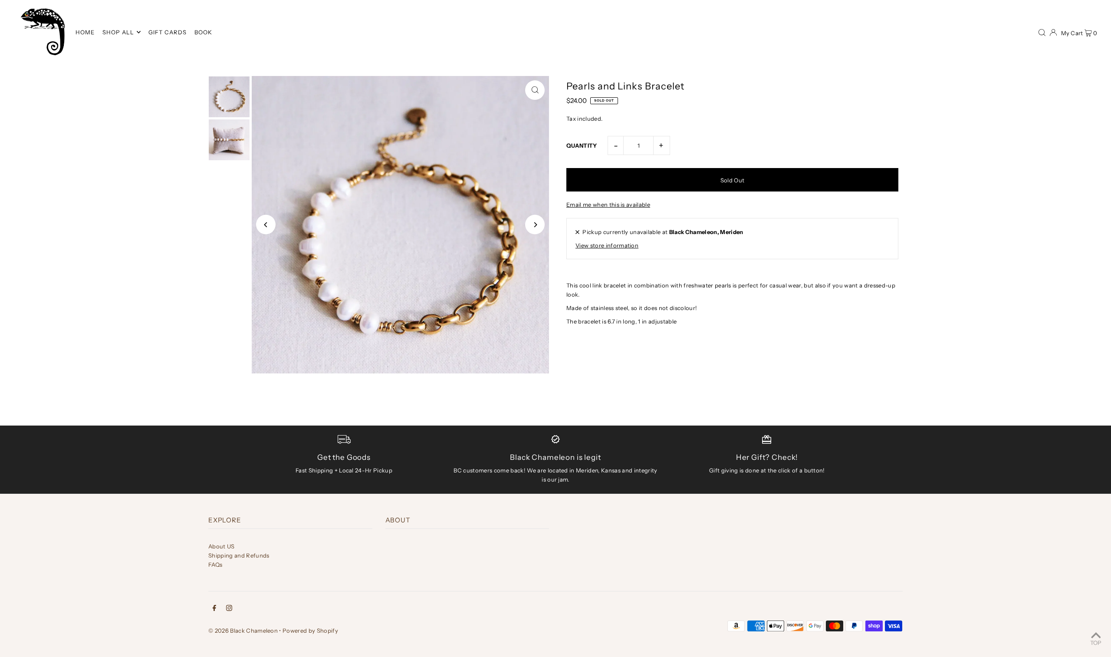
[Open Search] (1042, 31)
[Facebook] (214, 609)
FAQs (215, 564)
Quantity (581, 145)
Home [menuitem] (85, 32)
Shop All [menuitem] (118, 32)
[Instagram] (229, 609)
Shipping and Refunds (239, 555)
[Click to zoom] (535, 90)
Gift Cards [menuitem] (167, 32)
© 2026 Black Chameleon (243, 630)
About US (221, 546)
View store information (606, 245)
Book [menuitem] (203, 32)
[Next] (535, 224)
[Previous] (266, 224)
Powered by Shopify (310, 630)
